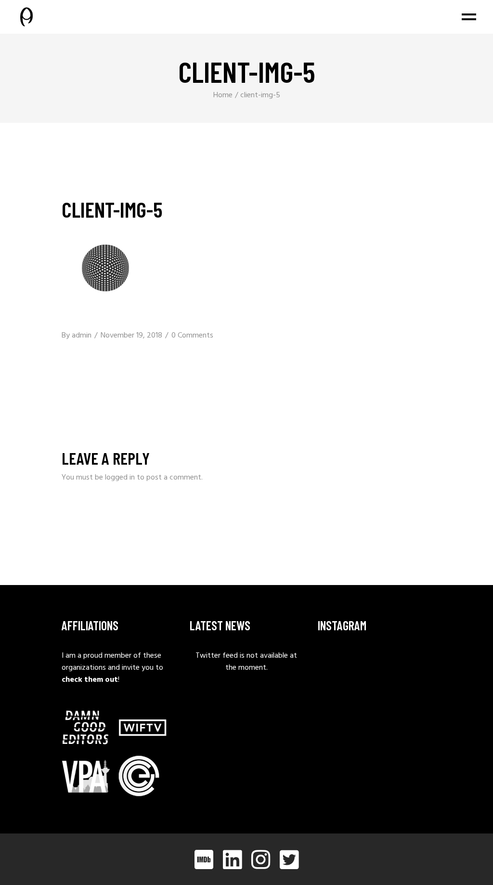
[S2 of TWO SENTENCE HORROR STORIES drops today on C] (415, 690)
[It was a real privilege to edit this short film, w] (374, 662)
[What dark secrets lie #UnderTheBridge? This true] (333, 662)
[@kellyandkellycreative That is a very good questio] (333, 690)
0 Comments (192, 335)
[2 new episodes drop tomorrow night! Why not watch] (374, 690)
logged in (120, 477)
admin (81, 335)
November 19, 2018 (131, 335)
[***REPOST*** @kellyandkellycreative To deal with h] (415, 662)
